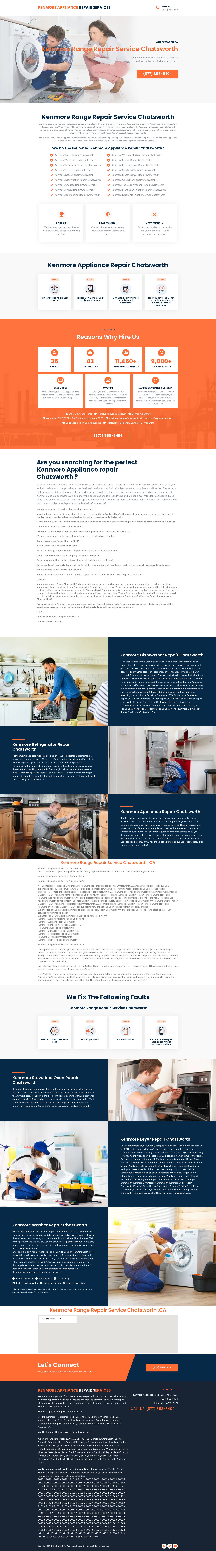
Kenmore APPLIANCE (74, 7)
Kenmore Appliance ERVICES (74, 1390)
